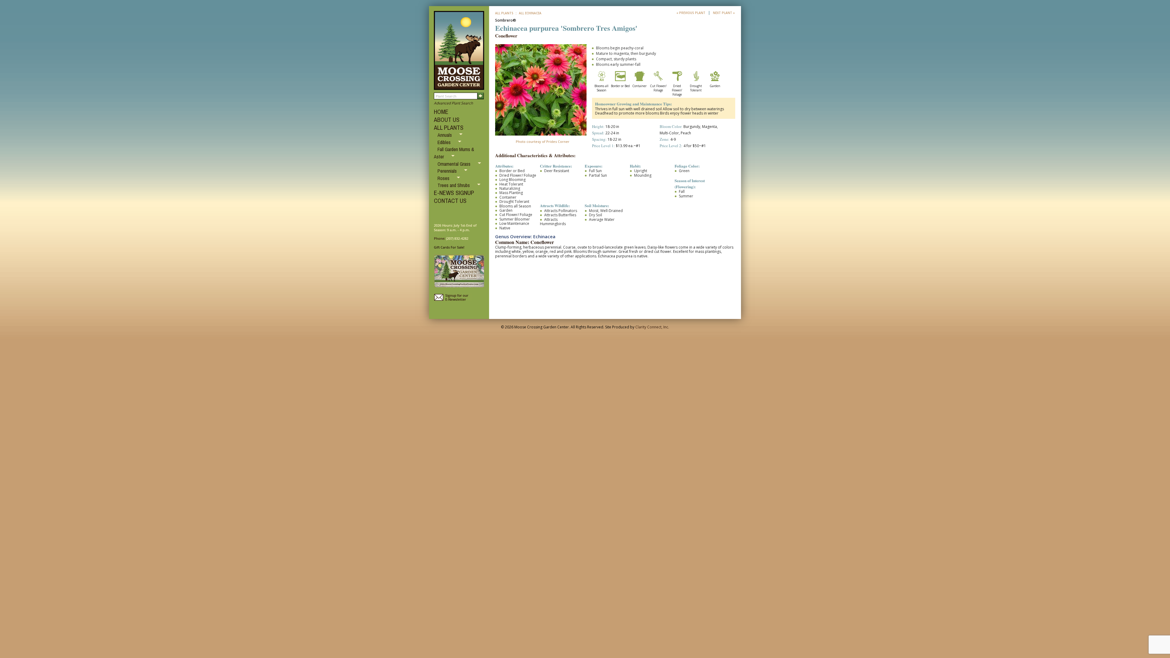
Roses (444, 178)
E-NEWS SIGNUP (454, 193)
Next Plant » (724, 13)
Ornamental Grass (455, 164)
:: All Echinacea (527, 13)
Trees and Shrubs (454, 185)
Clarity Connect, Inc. (652, 327)
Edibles (445, 142)
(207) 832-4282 (457, 238)
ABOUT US (446, 119)
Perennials (448, 171)
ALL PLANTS (448, 127)
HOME (441, 112)
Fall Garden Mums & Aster (454, 153)
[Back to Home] (459, 87)
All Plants (504, 13)
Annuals (445, 135)
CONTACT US (450, 200)
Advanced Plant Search (453, 103)
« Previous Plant (691, 13)
